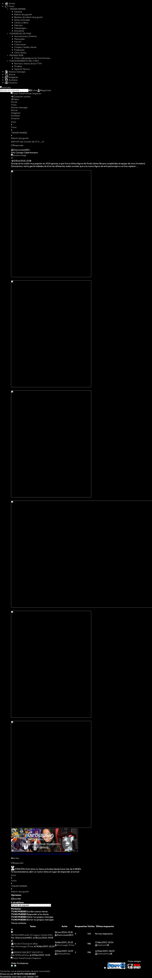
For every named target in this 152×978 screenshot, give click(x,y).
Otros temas (20, 52)
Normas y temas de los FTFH (28, 63)
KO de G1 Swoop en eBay (26, 943)
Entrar (34, 90)
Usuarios (12, 82)
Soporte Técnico (22, 69)
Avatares (12, 80)
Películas (18, 25)
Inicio (13, 121)
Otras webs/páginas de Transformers (32, 58)
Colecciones (20, 44)
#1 (12, 158)
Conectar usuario (22, 96)
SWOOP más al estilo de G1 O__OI (27, 141)
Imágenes (13, 77)
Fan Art (17, 41)
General (18, 11)
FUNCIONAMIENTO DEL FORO (24, 60)
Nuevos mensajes (16, 71)
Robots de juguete (23, 14)
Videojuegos (20, 28)
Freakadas (19, 50)
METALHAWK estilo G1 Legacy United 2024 (31, 935)
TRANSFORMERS (18, 9)
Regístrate (46, 90)
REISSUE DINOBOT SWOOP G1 (28, 952)
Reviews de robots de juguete (28, 17)
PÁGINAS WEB (16, 55)
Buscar (11, 74)
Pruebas (18, 66)
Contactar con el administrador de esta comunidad (25, 971)
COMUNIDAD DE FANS (20, 33)
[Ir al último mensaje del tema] (12, 929)
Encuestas (19, 30)
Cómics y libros (21, 22)
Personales (19, 39)
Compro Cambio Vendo (25, 47)
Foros (11, 6)
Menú (16, 99)
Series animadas (22, 20)
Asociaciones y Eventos (25, 36)
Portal (11, 3)
